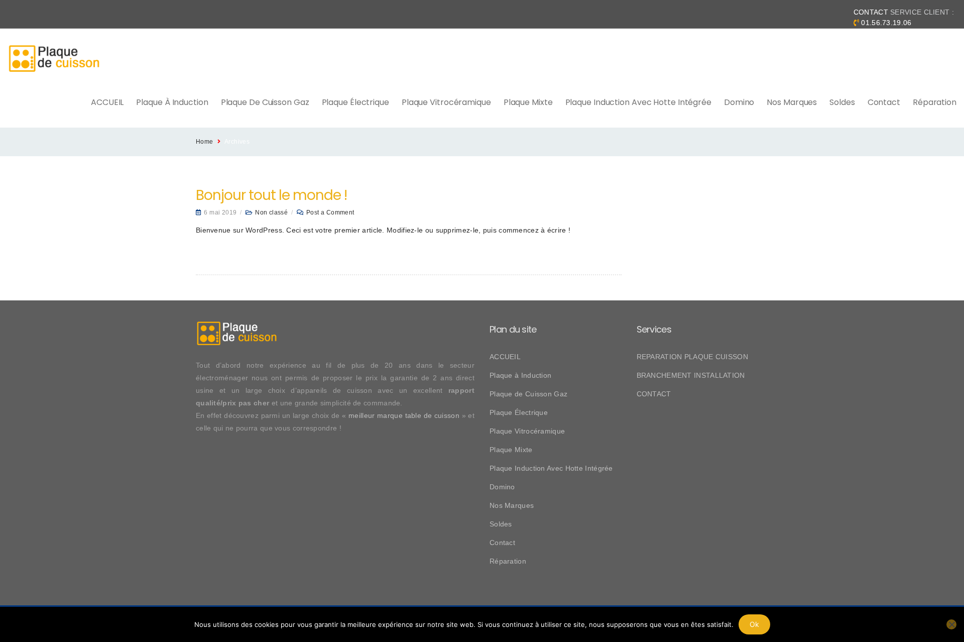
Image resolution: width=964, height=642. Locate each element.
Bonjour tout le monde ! (271, 195)
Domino (739, 102)
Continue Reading (225, 253)
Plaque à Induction (172, 102)
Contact (884, 102)
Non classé (271, 212)
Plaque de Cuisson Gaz (265, 102)
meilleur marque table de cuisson (403, 415)
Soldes (842, 102)
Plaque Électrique (355, 102)
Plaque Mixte (528, 102)
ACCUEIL (107, 102)
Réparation (934, 102)
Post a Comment (330, 212)
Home (204, 141)
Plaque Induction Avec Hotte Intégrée (638, 102)
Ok (754, 624)
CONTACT (654, 394)
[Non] (951, 624)
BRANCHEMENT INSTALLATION (691, 375)
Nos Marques (792, 102)
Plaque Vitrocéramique (446, 102)
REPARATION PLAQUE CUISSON (693, 357)
